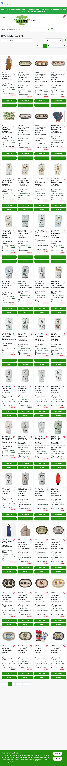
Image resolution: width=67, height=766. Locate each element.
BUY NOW (9, 105)
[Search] (48, 29)
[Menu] (4, 18)
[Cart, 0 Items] (63, 17)
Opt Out (57, 758)
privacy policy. (8, 760)
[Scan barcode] (52, 29)
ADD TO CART (9, 101)
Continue (57, 753)
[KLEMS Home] (22, 20)
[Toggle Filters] (65, 40)
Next (63, 46)
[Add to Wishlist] (14, 73)
